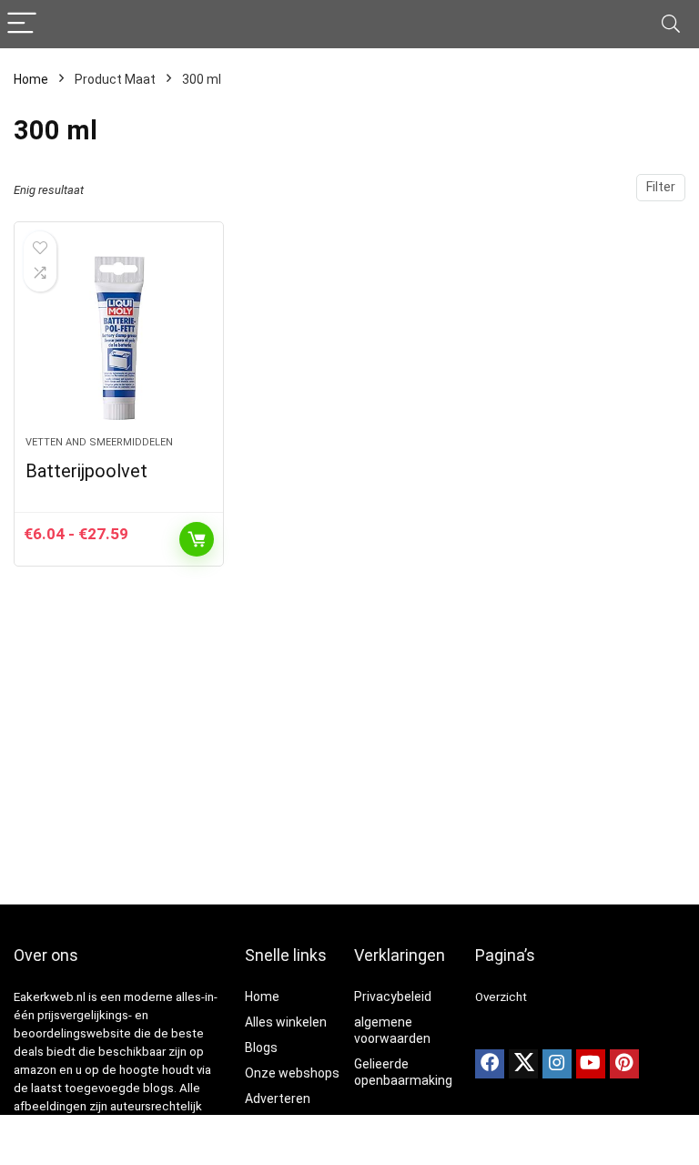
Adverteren (277, 1098)
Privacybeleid (392, 996)
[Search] (671, 24)
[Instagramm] (557, 1063)
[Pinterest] (624, 1063)
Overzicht (501, 997)
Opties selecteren (196, 539)
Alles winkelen (286, 1022)
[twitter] (523, 1063)
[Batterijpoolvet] (118, 338)
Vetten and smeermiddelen (99, 442)
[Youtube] (590, 1063)
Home (31, 79)
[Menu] (22, 24)
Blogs (261, 1047)
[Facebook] (489, 1063)
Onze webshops (292, 1073)
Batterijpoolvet (86, 471)
